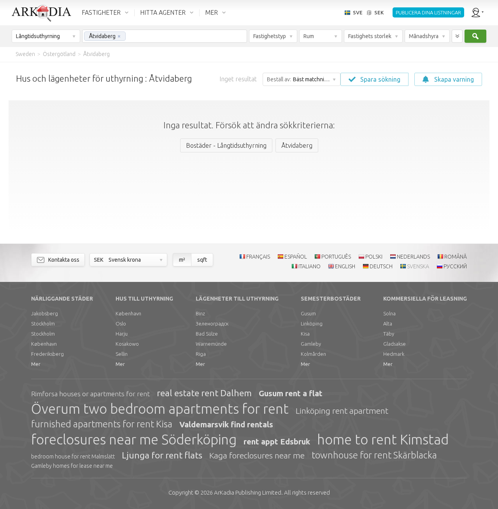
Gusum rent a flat (291, 393)
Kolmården (313, 354)
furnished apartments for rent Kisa (101, 424)
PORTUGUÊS (336, 257)
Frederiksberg (47, 354)
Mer (35, 364)
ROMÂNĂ (455, 257)
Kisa (305, 333)
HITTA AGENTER (163, 12)
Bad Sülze (207, 333)
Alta (387, 323)
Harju (122, 333)
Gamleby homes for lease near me (72, 466)
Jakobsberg (44, 313)
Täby (388, 333)
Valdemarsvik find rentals (226, 424)
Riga (201, 354)
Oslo (121, 323)
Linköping (312, 323)
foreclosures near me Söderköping (134, 439)
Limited (247, 492)
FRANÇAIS (258, 257)
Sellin (122, 354)
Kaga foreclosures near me (257, 455)
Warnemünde (211, 343)
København (44, 343)
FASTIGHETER (101, 12)
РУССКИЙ (455, 266)
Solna (389, 313)
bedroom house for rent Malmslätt (73, 456)
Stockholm (43, 323)
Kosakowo (127, 343)
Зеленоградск (212, 323)
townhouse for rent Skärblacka (374, 455)
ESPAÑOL (295, 257)
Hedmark (393, 354)
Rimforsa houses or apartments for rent (90, 393)
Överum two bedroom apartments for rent (160, 408)
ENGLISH (345, 266)
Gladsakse (394, 343)
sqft (202, 260)
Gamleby (311, 343)
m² (182, 260)
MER (211, 12)
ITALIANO (309, 266)
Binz (200, 313)
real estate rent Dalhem (204, 393)
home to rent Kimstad (383, 439)
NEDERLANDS (413, 257)
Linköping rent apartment (342, 410)
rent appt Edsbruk (277, 441)
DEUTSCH (381, 266)
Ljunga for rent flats (162, 455)
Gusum (308, 313)
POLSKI (373, 257)
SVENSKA (418, 266)
